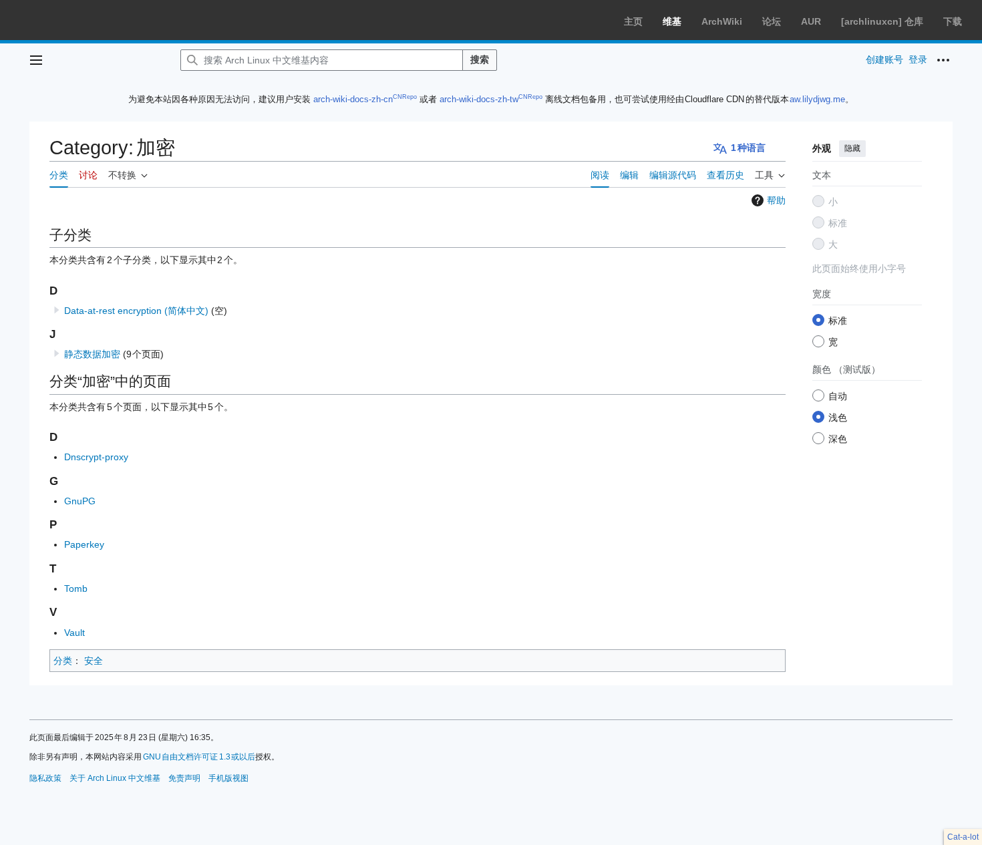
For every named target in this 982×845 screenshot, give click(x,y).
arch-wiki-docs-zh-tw (479, 99)
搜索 (479, 59)
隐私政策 (45, 778)
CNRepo (405, 97)
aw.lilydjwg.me (817, 99)
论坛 (771, 21)
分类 (62, 660)
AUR (811, 21)
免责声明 (184, 778)
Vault (74, 632)
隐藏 (852, 148)
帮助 (776, 200)
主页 (633, 21)
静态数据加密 (92, 354)
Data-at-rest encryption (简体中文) (136, 310)
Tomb (76, 588)
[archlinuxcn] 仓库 (882, 21)
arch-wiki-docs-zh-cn (353, 99)
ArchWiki (721, 21)
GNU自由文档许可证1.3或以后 (199, 757)
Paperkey (84, 544)
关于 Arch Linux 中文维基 (114, 778)
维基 (672, 21)
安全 (93, 660)
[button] (36, 60)
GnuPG (80, 501)
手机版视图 (228, 778)
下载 (952, 21)
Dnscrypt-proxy (96, 457)
